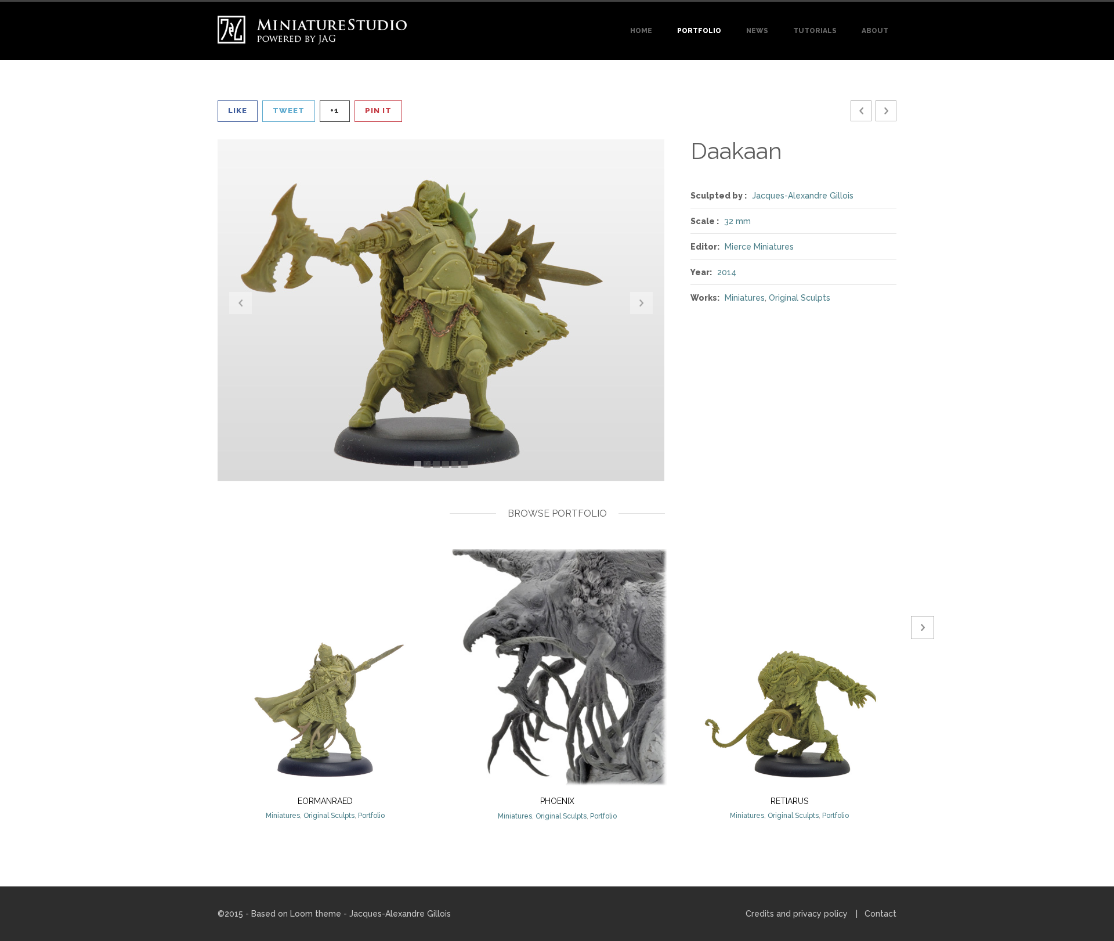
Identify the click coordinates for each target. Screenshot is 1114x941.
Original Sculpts (799, 297)
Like (237, 110)
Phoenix (557, 801)
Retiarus (789, 801)
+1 (334, 110)
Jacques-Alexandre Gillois (802, 195)
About (875, 31)
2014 (726, 272)
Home (641, 31)
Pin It (378, 110)
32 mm (737, 221)
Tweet (289, 110)
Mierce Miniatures (759, 246)
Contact (880, 913)
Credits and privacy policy (797, 913)
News (757, 31)
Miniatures (745, 297)
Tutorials (815, 31)
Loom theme (315, 913)
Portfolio (699, 31)
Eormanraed (325, 801)
